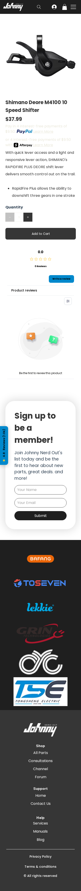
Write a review (61, 279)
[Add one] (27, 217)
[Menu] (74, 7)
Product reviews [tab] (24, 290)
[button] (64, 7)
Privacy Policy (40, 856)
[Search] (39, 7)
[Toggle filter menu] (68, 301)
